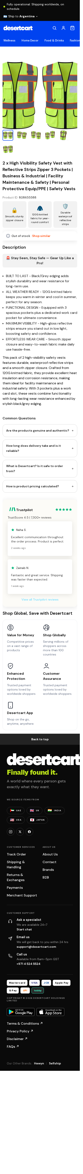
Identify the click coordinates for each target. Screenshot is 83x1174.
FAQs (13, 1046)
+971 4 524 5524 (28, 964)
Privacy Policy (20, 1031)
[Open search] (54, 28)
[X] (20, 832)
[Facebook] (29, 832)
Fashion (75, 40)
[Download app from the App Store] (50, 1012)
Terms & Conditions (25, 1023)
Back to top (40, 739)
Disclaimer (17, 1039)
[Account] (63, 28)
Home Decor (30, 40)
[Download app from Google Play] (20, 1012)
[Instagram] (10, 832)
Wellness (9, 40)
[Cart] (72, 28)
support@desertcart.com (36, 947)
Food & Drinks (54, 40)
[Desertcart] (18, 28)
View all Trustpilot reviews (40, 599)
